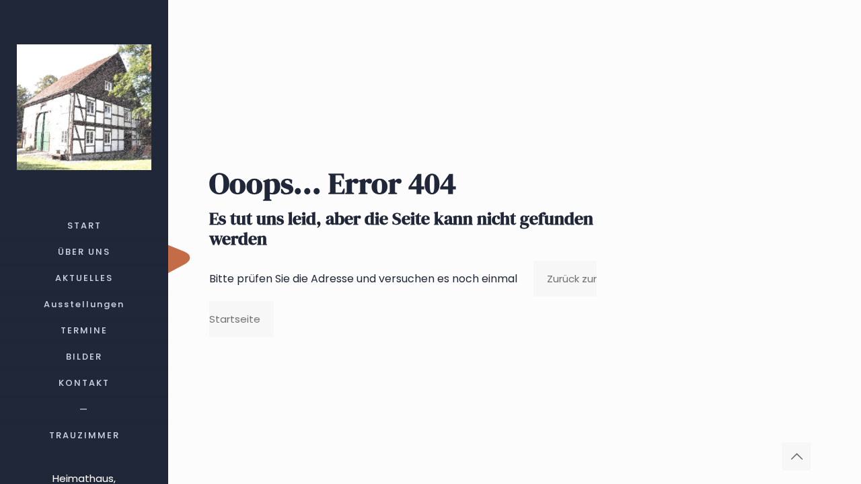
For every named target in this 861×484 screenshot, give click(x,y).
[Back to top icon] (796, 456)
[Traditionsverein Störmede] (84, 106)
